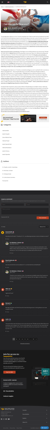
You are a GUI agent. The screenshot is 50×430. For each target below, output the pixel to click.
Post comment (42, 217)
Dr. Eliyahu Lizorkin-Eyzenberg (9, 167)
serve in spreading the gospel (21, 101)
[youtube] (9, 419)
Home (2, 6)
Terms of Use (5, 428)
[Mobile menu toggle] (2, 2)
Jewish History (5, 151)
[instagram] (3, 419)
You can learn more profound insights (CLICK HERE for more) (15, 111)
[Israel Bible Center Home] (25, 2)
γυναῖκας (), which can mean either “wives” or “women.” (16, 78)
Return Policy (19, 428)
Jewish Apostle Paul (9, 6)
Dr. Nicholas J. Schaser (7, 170)
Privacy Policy (12, 428)
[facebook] (6, 419)
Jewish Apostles (6, 154)
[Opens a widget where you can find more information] (44, 427)
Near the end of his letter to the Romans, (10, 51)
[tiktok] (1, 419)
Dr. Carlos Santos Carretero (8, 177)
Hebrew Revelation (6, 147)
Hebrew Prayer (5, 140)
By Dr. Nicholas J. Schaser (15, 28)
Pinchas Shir (5, 180)
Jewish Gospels (5, 134)
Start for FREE (9, 372)
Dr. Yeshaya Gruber (6, 174)
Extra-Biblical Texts (7, 137)
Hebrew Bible (5, 130)
